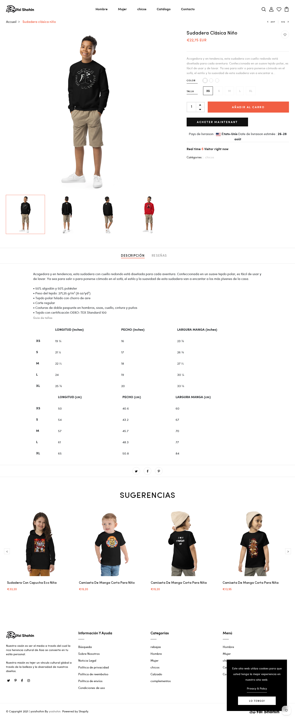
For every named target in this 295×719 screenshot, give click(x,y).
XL (250, 91)
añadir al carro (248, 107)
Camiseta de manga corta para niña (179, 583)
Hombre (102, 9)
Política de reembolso (93, 674)
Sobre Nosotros (89, 654)
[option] (87, 112)
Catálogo (164, 9)
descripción (133, 255)
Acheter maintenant (217, 122)
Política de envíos (90, 681)
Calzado (156, 674)
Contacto (188, 9)
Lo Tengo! (257, 701)
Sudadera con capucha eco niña (32, 583)
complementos (161, 681)
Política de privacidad (93, 667)
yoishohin (37, 711)
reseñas (159, 255)
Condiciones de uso (91, 688)
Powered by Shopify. (75, 711)
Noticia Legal (87, 660)
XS (208, 91)
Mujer (122, 9)
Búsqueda (85, 647)
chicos (141, 9)
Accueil (11, 21)
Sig (283, 21)
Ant (273, 21)
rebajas (156, 647)
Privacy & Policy (257, 688)
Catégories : (195, 157)
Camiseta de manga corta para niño (107, 583)
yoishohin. (55, 711)
